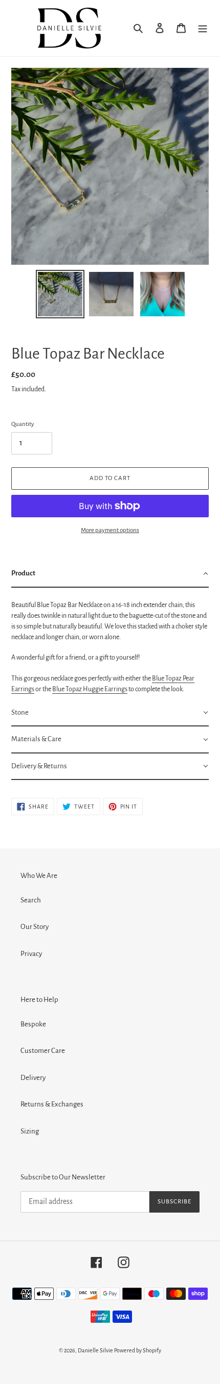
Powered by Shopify (137, 1350)
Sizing (29, 1131)
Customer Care (42, 1050)
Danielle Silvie (95, 1350)
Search (30, 900)
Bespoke (33, 1024)
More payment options (110, 530)
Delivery (33, 1077)
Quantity (22, 424)
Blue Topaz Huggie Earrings (89, 689)
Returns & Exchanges (51, 1104)
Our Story (34, 926)
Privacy (31, 954)
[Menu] (202, 28)
